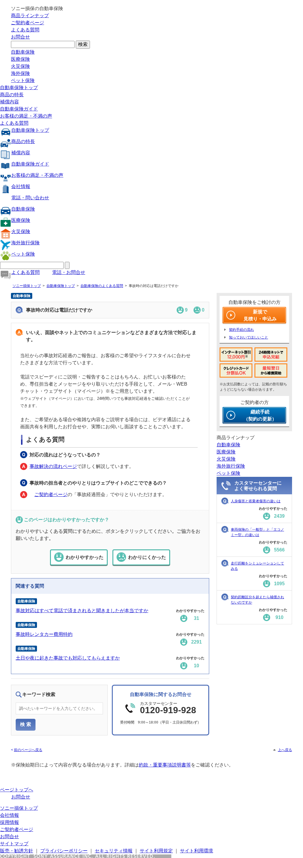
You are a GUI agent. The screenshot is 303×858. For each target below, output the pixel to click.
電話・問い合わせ (30, 197)
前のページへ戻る (28, 750)
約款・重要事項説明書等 (165, 764)
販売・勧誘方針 (16, 850)
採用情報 (9, 822)
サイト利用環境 (196, 850)
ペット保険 (23, 80)
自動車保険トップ (19, 87)
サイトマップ (14, 843)
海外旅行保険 (25, 242)
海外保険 (20, 73)
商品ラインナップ (30, 15)
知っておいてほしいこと (248, 337)
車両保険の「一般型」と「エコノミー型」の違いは (257, 532)
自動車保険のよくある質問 (101, 286)
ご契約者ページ (27, 22)
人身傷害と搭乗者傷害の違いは (256, 501)
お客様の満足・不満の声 (26, 115)
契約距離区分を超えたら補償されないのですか (257, 599)
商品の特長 (12, 94)
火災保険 (20, 66)
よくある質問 (25, 29)
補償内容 (9, 101)
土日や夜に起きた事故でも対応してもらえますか (68, 657)
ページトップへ (16, 789)
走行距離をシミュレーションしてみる (257, 566)
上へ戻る (285, 750)
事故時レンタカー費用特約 (44, 634)
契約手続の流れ (241, 330)
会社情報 (20, 186)
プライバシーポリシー (64, 850)
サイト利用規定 (156, 850)
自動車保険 (23, 51)
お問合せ (20, 36)
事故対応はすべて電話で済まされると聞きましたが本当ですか (82, 610)
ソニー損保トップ (26, 286)
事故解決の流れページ (53, 466)
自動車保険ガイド (19, 108)
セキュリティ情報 (114, 850)
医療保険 (20, 59)
